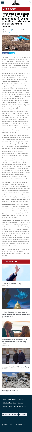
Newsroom (12, 406)
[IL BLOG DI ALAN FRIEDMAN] (16, 2)
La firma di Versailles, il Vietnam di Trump (15, 367)
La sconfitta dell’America (10, 390)
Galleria (5, 406)
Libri (14, 403)
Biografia (20, 403)
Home (4, 399)
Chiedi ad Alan (7, 403)
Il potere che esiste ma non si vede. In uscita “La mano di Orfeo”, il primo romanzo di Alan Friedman (16, 314)
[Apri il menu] (2, 2)
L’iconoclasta (12, 399)
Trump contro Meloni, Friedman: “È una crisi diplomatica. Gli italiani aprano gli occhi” (14, 342)
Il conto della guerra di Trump (11, 284)
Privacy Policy (21, 406)
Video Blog (21, 399)
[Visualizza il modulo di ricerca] (30, 2)
